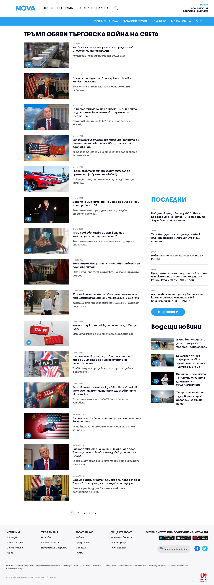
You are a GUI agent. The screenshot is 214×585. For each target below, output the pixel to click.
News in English (118, 547)
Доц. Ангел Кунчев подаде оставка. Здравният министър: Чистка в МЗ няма (191, 361)
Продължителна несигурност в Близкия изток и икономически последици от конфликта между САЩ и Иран (179, 276)
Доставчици (85, 566)
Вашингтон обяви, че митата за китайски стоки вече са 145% (107, 419)
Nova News (159, 20)
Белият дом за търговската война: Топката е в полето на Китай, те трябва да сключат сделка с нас (106, 143)
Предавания (83, 542)
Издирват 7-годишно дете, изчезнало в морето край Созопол (191, 343)
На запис (85, 8)
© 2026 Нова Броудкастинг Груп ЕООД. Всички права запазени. (31, 577)
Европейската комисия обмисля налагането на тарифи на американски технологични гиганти (106, 296)
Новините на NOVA (105, 20)
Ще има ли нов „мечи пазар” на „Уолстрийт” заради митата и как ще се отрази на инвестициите (103, 359)
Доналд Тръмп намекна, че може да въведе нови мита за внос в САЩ (106, 203)
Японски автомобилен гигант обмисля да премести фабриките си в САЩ (101, 172)
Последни (12, 537)
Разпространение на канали (48, 566)
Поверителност (126, 566)
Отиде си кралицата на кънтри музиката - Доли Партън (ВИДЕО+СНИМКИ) (191, 379)
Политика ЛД (140, 566)
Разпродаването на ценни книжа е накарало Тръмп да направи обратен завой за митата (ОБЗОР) (104, 452)
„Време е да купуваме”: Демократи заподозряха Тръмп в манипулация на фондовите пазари (106, 481)
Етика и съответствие (178, 566)
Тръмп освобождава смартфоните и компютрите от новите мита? (99, 234)
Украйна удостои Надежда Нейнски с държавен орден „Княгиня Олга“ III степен (177, 238)
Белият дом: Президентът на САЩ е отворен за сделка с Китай (106, 265)
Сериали (81, 547)
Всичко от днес (15, 542)
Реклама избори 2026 (25, 566)
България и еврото (135, 20)
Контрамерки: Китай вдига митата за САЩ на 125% (105, 327)
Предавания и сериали (54, 547)
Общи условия (110, 566)
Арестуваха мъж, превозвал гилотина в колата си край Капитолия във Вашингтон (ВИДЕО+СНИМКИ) (179, 297)
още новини (168, 312)
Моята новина (181, 20)
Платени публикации (14, 569)
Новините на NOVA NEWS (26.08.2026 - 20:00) (177, 257)
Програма (65, 8)
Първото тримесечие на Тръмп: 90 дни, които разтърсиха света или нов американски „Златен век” (105, 112)
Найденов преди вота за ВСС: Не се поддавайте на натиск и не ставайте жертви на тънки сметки (178, 217)
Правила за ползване (157, 566)
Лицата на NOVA (50, 542)
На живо (103, 8)
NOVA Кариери (119, 542)
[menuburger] (8, 8)
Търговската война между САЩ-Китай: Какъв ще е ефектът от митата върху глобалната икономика (105, 390)
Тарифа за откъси (70, 566)
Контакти (97, 566)
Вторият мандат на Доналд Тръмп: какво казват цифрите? (102, 79)
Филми (79, 552)
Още (199, 20)
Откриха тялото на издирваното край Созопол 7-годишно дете (190, 398)
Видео (9, 552)
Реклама (9, 566)
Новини (47, 8)
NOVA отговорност (122, 537)
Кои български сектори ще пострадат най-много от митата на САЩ (104, 49)
